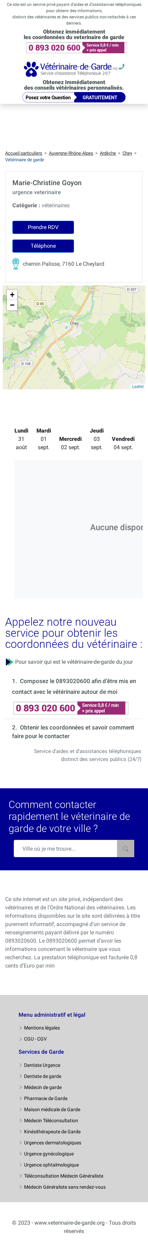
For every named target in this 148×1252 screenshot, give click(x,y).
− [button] (12, 305)
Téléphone (43, 246)
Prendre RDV (43, 227)
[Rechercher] (125, 848)
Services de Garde (41, 1052)
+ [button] (12, 294)
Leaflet (138, 386)
